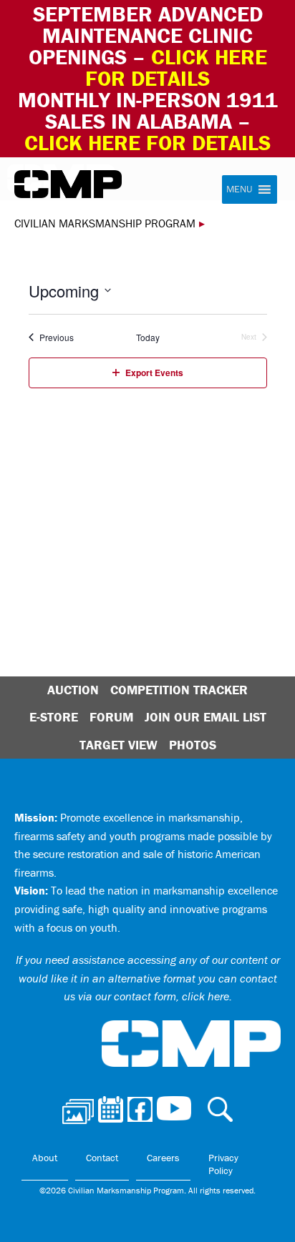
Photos (192, 744)
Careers (163, 1157)
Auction (73, 689)
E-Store (53, 717)
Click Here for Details (147, 142)
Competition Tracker (179, 689)
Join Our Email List (205, 717)
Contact (102, 1157)
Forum (111, 717)
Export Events (154, 372)
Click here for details (176, 68)
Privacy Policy (223, 1164)
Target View (118, 744)
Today (148, 337)
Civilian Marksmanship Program (68, 184)
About (44, 1157)
